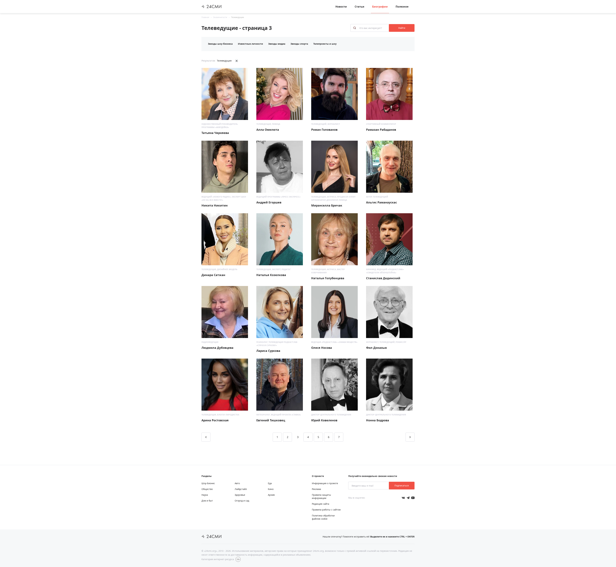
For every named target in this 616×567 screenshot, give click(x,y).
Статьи (359, 6)
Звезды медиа (276, 43)
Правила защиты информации (321, 496)
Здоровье (240, 494)
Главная (205, 17)
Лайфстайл (241, 489)
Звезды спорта (299, 43)
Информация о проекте (325, 483)
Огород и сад (242, 500)
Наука (204, 494)
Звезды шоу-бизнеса (220, 43)
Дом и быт (207, 500)
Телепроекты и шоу (325, 43)
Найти (401, 27)
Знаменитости (220, 17)
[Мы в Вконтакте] (403, 497)
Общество (207, 489)
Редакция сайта (320, 503)
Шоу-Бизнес (208, 483)
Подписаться (401, 485)
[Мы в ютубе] (413, 497)
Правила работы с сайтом (326, 509)
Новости (341, 6)
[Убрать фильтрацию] (237, 61)
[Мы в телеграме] (408, 497)
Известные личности (250, 43)
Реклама (316, 489)
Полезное (402, 6)
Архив (271, 494)
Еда (270, 483)
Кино (271, 489)
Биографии (380, 6)
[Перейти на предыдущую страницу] (205, 437)
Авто (237, 483)
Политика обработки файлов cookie (323, 517)
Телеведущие (237, 17)
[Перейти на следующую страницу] (410, 437)
